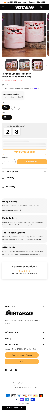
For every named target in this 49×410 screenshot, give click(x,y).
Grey (16, 107)
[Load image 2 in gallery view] (24, 65)
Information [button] (11, 332)
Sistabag (28, 403)
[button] (2, 7)
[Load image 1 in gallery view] (11, 65)
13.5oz (7, 117)
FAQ (21, 361)
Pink (6, 107)
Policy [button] (8, 338)
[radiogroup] (24, 132)
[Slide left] (2, 65)
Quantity (5, 157)
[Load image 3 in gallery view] (37, 65)
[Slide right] (46, 65)
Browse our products (10, 210)
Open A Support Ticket (22, 355)
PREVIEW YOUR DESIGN (24, 152)
